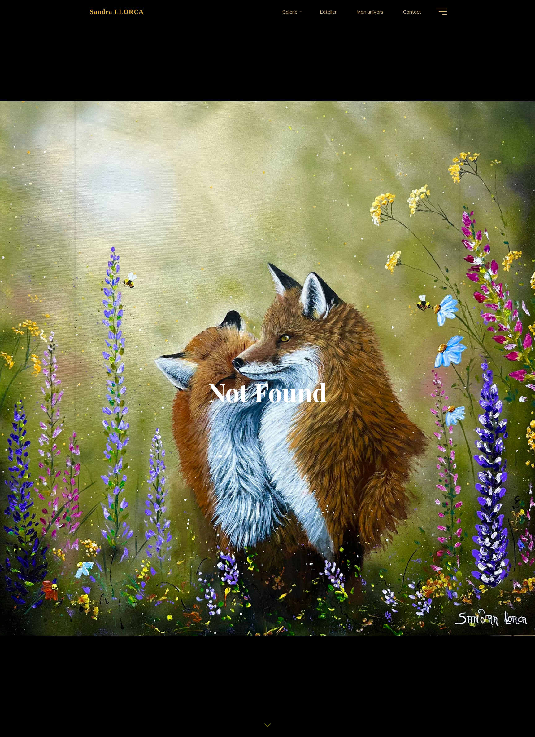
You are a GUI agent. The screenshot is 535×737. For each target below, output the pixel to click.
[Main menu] (441, 12)
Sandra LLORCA (117, 11)
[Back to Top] (511, 713)
